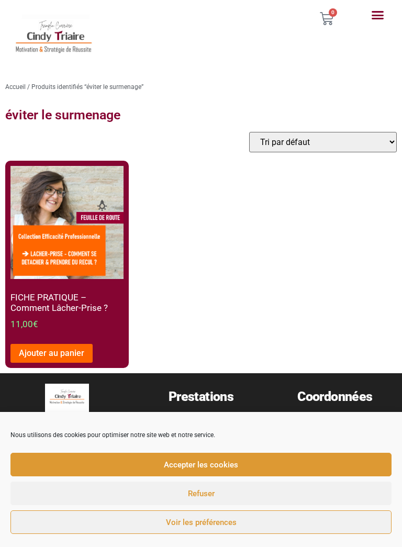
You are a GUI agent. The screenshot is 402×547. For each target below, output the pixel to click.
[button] (377, 15)
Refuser (201, 493)
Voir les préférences (201, 522)
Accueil (15, 87)
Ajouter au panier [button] (51, 353)
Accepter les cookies (201, 465)
